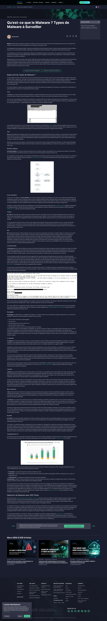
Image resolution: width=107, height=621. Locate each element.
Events (67, 587)
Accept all (27, 616)
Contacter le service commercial (32, 70)
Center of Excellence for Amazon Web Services (58, 590)
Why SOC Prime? (81, 585)
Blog (14, 7)
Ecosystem (35, 2)
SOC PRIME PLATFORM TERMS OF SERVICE (48, 610)
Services (47, 2)
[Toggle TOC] (98, 22)
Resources (54, 2)
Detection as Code (69, 596)
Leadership (80, 592)
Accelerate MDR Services (34, 595)
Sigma (67, 600)
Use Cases (41, 2)
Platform (29, 2)
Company (60, 2)
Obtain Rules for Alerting (34, 587)
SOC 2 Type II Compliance (83, 598)
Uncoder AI (19, 591)
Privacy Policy (6, 611)
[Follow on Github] (72, 611)
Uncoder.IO (56, 598)
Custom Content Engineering (44, 592)
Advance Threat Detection (34, 590)
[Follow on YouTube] (75, 611)
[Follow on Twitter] (85, 611)
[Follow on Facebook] (70, 36)
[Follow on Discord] (76, 36)
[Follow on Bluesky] (88, 611)
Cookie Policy (42, 609)
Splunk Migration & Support (59, 592)
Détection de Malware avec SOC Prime (89, 27)
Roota (67, 598)
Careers (79, 594)
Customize (7, 616)
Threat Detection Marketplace (20, 586)
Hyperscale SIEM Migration (34, 597)
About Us (80, 587)
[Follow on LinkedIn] (67, 36)
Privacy (79, 596)
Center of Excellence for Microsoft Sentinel (58, 586)
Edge (63, 602)
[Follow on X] (73, 36)
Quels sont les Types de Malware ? (88, 25)
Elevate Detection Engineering (32, 593)
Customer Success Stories (71, 594)
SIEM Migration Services (46, 594)
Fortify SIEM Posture (33, 585)
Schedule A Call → (85, 2)
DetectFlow (19, 593)
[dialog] (17, 610)
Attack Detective (20, 589)
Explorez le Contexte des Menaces (51, 70)
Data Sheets (68, 590)
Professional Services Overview (45, 586)
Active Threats (69, 592)
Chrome (55, 602)
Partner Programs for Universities (82, 601)
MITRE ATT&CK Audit (45, 589)
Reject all (20, 616)
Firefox (59, 602)
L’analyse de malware (37, 157)
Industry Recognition (82, 590)
